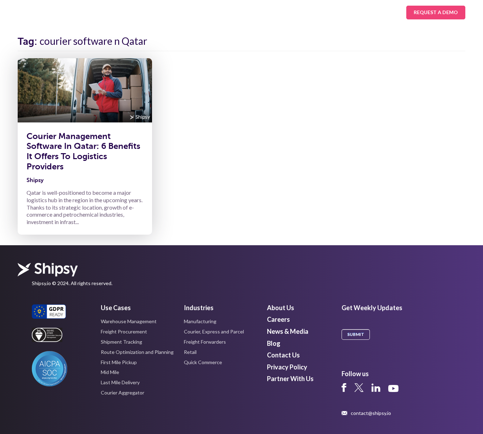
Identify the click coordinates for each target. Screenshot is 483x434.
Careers (278, 319)
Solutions (107, 12)
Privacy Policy (287, 367)
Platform (196, 12)
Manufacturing (200, 321)
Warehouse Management (129, 321)
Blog (273, 343)
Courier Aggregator (122, 393)
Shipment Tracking (121, 342)
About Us (284, 12)
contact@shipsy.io (371, 413)
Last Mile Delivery (120, 382)
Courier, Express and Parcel (214, 331)
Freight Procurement (124, 331)
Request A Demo (436, 12)
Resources (240, 12)
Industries (152, 12)
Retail (190, 352)
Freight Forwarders (205, 342)
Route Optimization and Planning (137, 352)
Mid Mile (110, 372)
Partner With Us (290, 378)
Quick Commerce (203, 362)
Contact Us (283, 355)
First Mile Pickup (119, 362)
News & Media (287, 331)
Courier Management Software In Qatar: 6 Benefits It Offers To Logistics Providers (83, 151)
